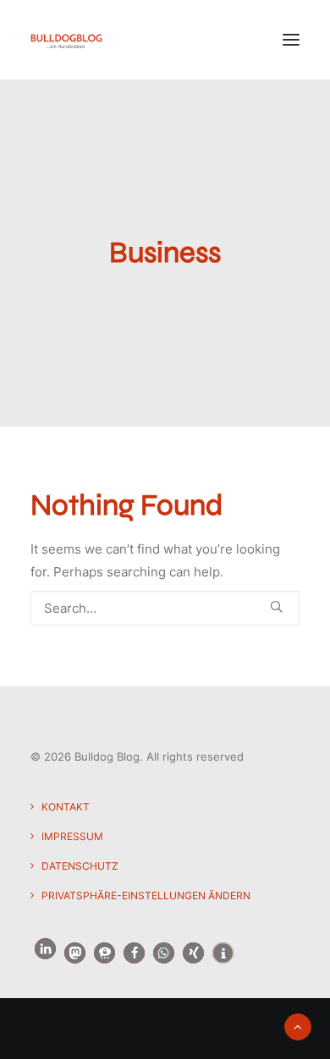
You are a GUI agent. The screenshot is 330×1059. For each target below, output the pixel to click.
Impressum (72, 836)
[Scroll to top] (297, 1026)
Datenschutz (79, 866)
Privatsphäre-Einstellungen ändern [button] (145, 895)
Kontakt (65, 806)
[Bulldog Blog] (66, 40)
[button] (291, 39)
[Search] (165, 608)
